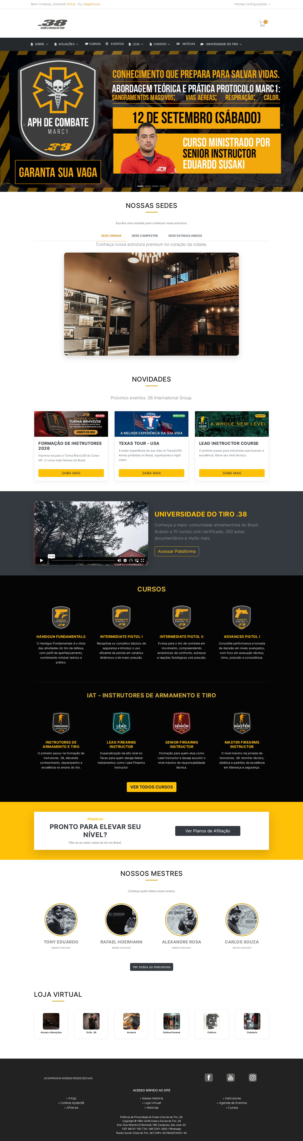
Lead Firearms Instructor (121, 744)
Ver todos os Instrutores (151, 967)
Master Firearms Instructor (242, 744)
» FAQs (71, 1098)
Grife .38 (91, 1032)
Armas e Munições (51, 1032)
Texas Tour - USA (139, 443)
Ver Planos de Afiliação (207, 830)
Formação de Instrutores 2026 (70, 446)
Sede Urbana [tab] (111, 235)
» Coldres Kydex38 (71, 1103)
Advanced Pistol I (242, 637)
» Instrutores (232, 1098)
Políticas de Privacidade (134, 1117)
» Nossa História (151, 1098)
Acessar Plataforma (177, 551)
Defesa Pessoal (171, 1032)
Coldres (211, 1032)
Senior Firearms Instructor (181, 744)
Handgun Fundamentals (61, 637)
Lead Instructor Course (229, 443)
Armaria (131, 1032)
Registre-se (91, 4)
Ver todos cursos (151, 787)
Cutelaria (252, 1032)
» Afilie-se (71, 1107)
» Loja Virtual (151, 1103)
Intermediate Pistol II (181, 637)
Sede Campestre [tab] (145, 235)
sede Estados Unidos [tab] (185, 235)
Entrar (71, 4)
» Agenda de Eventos (232, 1103)
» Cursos (232, 1107)
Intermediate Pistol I (121, 637)
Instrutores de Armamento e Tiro (61, 744)
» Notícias (151, 1107)
